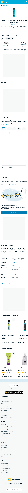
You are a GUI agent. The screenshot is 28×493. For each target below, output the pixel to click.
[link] (8, 330)
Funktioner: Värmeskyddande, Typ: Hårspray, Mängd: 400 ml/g (14, 27)
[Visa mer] (2, 44)
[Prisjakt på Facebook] (12, 486)
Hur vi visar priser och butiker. (16, 52)
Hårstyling (5, 5)
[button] (25, 8)
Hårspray (14, 272)
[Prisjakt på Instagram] (15, 486)
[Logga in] (26, 2)
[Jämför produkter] (25, 16)
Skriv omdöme (14, 24)
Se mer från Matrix (5, 283)
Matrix (13, 262)
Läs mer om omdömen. (11, 184)
